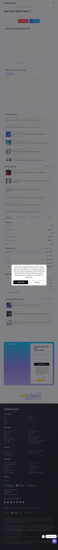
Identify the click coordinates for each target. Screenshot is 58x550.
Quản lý (37, 282)
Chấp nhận (20, 282)
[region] (29, 275)
